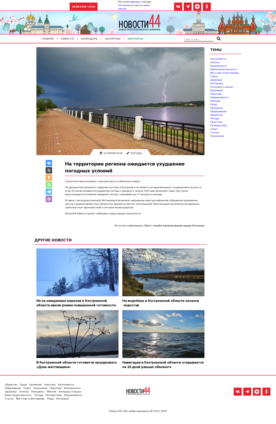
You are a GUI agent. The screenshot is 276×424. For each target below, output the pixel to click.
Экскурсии (112, 39)
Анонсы (215, 62)
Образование (218, 111)
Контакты (135, 39)
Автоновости (218, 59)
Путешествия (218, 125)
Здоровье (216, 80)
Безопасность (218, 66)
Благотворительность (223, 69)
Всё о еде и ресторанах (224, 73)
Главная (47, 39)
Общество (216, 115)
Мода (213, 104)
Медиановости (219, 97)
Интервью (216, 83)
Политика (216, 122)
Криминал (216, 90)
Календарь (89, 39)
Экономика (217, 136)
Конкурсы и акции (221, 87)
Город (213, 76)
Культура (216, 94)
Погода (136, 153)
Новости (67, 39)
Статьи (214, 132)
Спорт (214, 129)
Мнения (215, 101)
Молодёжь (216, 108)
